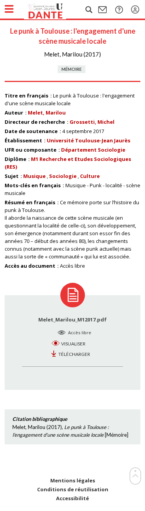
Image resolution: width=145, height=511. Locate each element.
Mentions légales (72, 481)
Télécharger (74, 354)
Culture (90, 176)
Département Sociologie (93, 149)
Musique (34, 176)
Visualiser (73, 344)
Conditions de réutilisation (72, 489)
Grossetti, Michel (92, 121)
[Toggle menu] (9, 9)
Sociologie (63, 176)
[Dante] (53, 9)
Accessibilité (72, 498)
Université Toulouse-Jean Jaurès (88, 140)
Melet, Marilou (47, 112)
